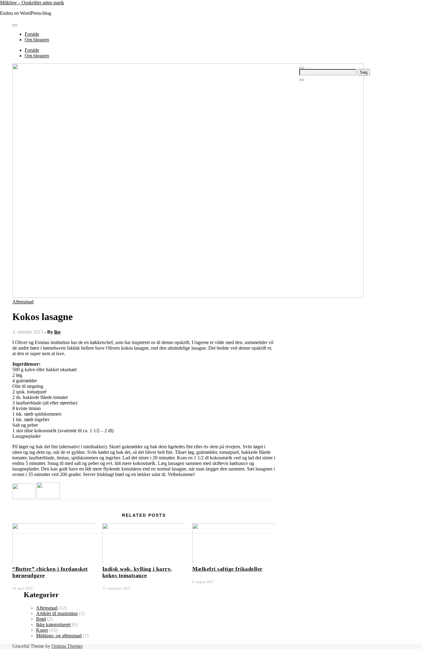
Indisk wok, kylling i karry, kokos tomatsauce (137, 572)
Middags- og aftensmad (59, 635)
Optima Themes (67, 646)
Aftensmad (23, 301)
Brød (41, 619)
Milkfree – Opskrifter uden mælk (32, 2)
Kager (42, 630)
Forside (32, 34)
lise (57, 332)
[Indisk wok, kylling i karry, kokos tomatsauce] (48, 497)
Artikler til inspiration (57, 613)
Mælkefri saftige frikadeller (227, 569)
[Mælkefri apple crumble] (23, 497)
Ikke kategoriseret (53, 624)
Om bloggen (37, 39)
